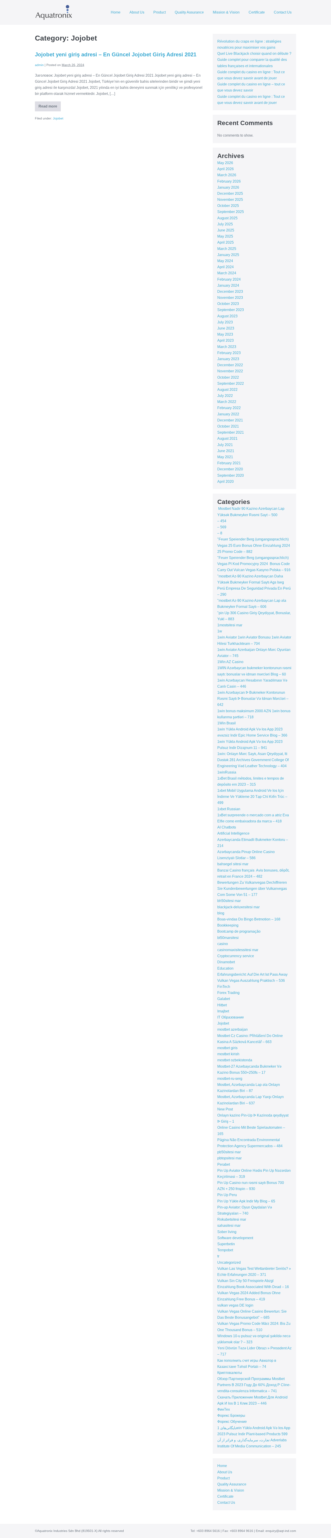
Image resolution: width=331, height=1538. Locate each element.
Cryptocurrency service (235, 956)
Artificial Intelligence (233, 833)
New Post (225, 1109)
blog (220, 913)
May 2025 (225, 236)
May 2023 (225, 334)
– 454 (221, 521)
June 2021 (225, 451)
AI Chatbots (226, 827)
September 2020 (230, 475)
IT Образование (230, 1017)
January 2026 (228, 187)
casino (222, 944)
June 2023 (225, 328)
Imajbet (223, 1011)
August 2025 (227, 218)
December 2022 (230, 365)
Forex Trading (228, 993)
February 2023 (229, 353)
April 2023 (225, 340)
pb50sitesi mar (229, 1152)
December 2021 (230, 420)
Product (159, 12)
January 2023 (228, 359)
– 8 (219, 533)
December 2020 (230, 469)
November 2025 (230, 199)
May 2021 (225, 457)
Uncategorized (229, 1262)
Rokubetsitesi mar (231, 1219)
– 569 (221, 527)
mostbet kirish (228, 1054)
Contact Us (283, 12)
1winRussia (226, 772)
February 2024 (229, 279)
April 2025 (225, 242)
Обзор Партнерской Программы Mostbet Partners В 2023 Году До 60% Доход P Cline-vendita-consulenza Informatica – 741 (253, 1385)
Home (115, 12)
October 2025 (228, 206)
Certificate (257, 12)
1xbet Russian (228, 809)
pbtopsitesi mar (229, 1158)
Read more (50, 107)
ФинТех (223, 1409)
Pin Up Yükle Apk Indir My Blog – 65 (246, 1201)
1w (219, 631)
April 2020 (225, 481)
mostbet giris (227, 1048)
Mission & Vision (226, 12)
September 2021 (230, 432)
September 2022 (230, 383)
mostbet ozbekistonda (234, 1060)
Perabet (223, 1164)
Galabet (223, 999)
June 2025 (225, 230)
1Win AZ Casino (230, 662)
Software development (235, 1238)
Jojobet (58, 118)
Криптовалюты (229, 1373)
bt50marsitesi (228, 938)
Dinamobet (226, 962)
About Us (136, 12)
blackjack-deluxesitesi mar (238, 907)
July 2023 (225, 322)
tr (218, 1256)
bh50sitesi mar (229, 901)
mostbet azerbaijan (232, 1029)
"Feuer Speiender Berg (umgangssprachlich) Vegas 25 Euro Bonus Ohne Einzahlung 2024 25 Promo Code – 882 (253, 545)
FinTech (223, 987)
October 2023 (228, 304)
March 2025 (226, 249)
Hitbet (222, 1005)
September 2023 (230, 310)
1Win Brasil (226, 723)
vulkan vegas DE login (235, 1305)
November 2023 (230, 298)
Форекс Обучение (232, 1422)
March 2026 (226, 175)
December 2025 (230, 193)
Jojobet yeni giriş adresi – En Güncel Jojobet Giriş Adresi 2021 (115, 54)
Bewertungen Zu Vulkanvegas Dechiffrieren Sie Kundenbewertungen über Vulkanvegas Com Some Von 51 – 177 (252, 889)
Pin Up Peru (227, 1195)
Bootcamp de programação (239, 931)
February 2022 (229, 408)
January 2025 (228, 255)
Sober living (226, 1232)
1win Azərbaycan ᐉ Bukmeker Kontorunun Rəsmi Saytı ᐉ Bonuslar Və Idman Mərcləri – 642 (252, 699)
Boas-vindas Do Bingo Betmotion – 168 (248, 919)
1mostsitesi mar (229, 625)
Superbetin (226, 1244)
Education (225, 968)
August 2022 (227, 389)
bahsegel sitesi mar (232, 864)
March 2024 (226, 273)
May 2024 (225, 261)
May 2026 (225, 163)
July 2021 (225, 445)
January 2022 (228, 414)
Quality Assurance (189, 12)
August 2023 (227, 316)
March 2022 (226, 402)
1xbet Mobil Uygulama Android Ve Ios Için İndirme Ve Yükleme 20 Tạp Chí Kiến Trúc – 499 (252, 797)
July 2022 (225, 396)
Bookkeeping (227, 925)
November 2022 (230, 371)
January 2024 (228, 285)
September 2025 (230, 212)
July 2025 (225, 224)
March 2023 (226, 347)
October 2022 (228, 377)
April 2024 (225, 267)
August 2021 (227, 438)
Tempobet (225, 1250)
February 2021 (229, 463)
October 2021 (228, 426)
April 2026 (225, 169)
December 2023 (230, 291)
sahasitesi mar (228, 1225)
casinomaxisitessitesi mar (237, 950)
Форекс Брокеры (231, 1415)
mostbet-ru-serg (229, 1078)
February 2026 (229, 181)
